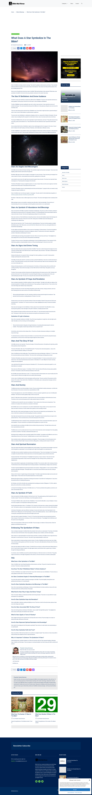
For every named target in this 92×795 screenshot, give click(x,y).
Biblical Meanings (20, 12)
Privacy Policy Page (78, 792)
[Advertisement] (46, 23)
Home (12, 12)
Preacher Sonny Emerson (18, 44)
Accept (75, 789)
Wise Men (33, 224)
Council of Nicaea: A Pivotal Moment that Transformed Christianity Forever (74, 138)
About (72, 3)
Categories (64, 3)
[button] (89, 780)
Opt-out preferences (71, 792)
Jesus (45, 224)
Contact (77, 3)
